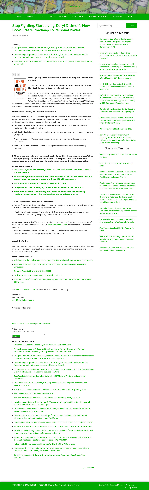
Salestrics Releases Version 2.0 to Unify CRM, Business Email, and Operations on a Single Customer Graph (117, 120)
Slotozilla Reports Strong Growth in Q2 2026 (32, 271)
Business (29, 17)
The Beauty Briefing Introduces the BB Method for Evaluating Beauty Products (47, 398)
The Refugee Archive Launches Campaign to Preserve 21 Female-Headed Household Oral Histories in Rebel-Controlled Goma (117, 186)
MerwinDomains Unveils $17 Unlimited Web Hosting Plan (40, 183)
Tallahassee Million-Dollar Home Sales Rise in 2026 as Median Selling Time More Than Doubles (53, 260)
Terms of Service (117, 485)
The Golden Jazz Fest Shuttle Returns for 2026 (33, 393)
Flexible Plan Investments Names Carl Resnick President (38, 275)
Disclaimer (30, 323)
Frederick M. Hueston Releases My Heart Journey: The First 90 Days (42, 345)
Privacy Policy (131, 487)
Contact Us (104, 485)
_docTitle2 (87, 467)
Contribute (131, 485)
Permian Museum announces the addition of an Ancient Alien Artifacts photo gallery (50, 389)
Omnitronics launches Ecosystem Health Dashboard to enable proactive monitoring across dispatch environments (118, 67)
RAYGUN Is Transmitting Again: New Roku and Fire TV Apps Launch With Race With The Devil (53, 426)
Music (52, 17)
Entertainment (78, 17)
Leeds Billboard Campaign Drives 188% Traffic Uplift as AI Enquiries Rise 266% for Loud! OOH (117, 86)
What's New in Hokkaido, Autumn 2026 (116, 129)
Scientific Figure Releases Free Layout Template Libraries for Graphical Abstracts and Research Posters (118, 211)
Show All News (18, 323)
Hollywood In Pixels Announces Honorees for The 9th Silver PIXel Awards (44, 444)
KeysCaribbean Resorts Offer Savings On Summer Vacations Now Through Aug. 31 (117, 110)
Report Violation (43, 323)
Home (19, 17)
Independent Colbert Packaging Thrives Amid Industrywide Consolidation (48, 187)
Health (129, 17)
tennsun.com (74, 6)
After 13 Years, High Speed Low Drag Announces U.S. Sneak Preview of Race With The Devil (118, 55)
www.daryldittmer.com (58, 225)
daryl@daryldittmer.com (23, 300)
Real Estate (41, 17)
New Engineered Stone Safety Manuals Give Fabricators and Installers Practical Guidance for (53, 422)
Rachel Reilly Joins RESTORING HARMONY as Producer (118, 156)
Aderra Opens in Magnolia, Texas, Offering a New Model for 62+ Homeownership (117, 76)
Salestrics (63, 17)
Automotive (116, 17)
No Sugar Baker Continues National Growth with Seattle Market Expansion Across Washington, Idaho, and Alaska (118, 174)
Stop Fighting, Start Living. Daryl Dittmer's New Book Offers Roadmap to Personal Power (51, 27)
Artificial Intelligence (98, 17)
